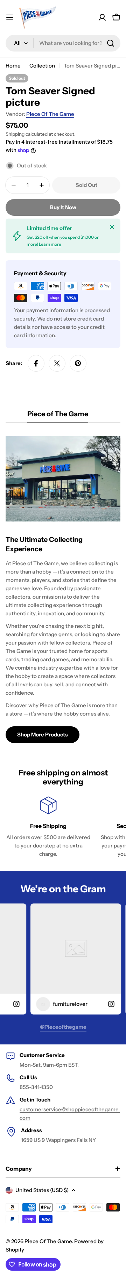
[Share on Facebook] (36, 363)
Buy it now (63, 207)
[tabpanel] (63, 587)
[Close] (112, 227)
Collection (42, 65)
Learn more (50, 244)
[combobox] (63, 43)
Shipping (15, 134)
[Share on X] (57, 363)
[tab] (57, 416)
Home (13, 65)
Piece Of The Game (50, 114)
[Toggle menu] (10, 17)
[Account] (102, 17)
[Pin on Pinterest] (78, 363)
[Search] (110, 43)
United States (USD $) (42, 1190)
